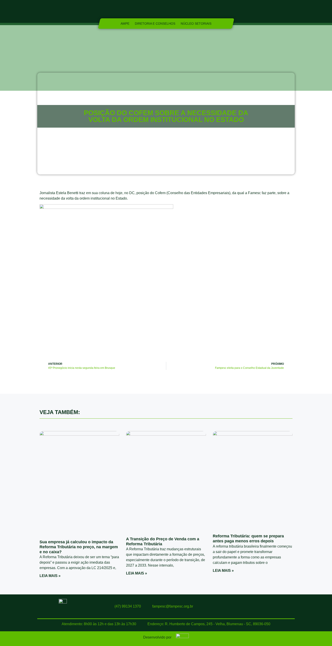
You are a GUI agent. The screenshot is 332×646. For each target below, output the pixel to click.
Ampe (125, 23)
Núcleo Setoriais (196, 23)
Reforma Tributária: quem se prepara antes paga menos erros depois (248, 538)
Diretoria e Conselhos (155, 23)
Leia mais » (50, 576)
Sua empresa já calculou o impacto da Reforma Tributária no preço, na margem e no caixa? (79, 547)
